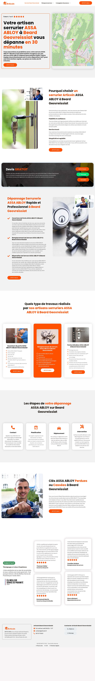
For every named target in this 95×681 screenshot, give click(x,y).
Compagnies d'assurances (62, 3)
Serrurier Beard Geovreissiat (32, 3)
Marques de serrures (46, 3)
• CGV (46, 645)
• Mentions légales (54, 645)
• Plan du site (39, 645)
